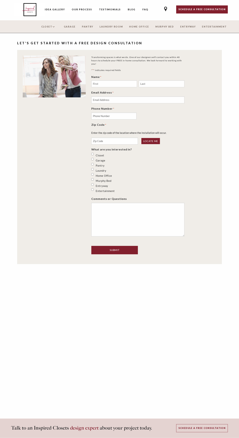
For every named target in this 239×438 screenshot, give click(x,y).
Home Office (139, 26)
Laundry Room (111, 26)
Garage (70, 26)
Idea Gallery (55, 9)
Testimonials (110, 9)
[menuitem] (55, 10)
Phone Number (102, 108)
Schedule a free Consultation (202, 9)
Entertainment (214, 26)
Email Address (102, 92)
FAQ (145, 9)
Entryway (188, 26)
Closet (46, 26)
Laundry (101, 170)
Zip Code (98, 124)
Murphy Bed (164, 26)
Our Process (82, 9)
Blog (131, 9)
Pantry (87, 26)
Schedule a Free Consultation (202, 428)
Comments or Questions (109, 198)
